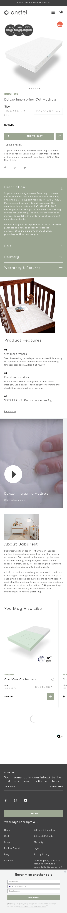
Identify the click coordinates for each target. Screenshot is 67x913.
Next (40, 88)
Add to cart (35, 136)
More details (10, 160)
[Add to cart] (50, 696)
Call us (33, 813)
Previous (27, 88)
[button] (59, 136)
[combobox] (10, 886)
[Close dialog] (65, 872)
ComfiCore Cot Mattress (20, 679)
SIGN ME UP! (33, 898)
